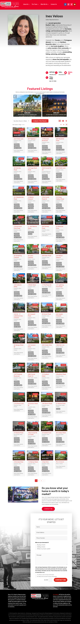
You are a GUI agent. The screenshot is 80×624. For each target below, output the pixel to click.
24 (63, 124)
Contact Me (48, 509)
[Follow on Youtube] (74, 4)
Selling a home (41, 547)
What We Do (44, 4)
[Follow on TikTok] (71, 4)
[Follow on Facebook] (65, 4)
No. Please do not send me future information (47, 576)
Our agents (56, 594)
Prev (12, 106)
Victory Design (48, 613)
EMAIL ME (70, 73)
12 (60, 124)
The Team (34, 4)
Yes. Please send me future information (45, 574)
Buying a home (41, 545)
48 (66, 124)
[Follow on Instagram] (68, 4)
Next (68, 106)
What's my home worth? (43, 549)
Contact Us (54, 4)
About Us (25, 4)
